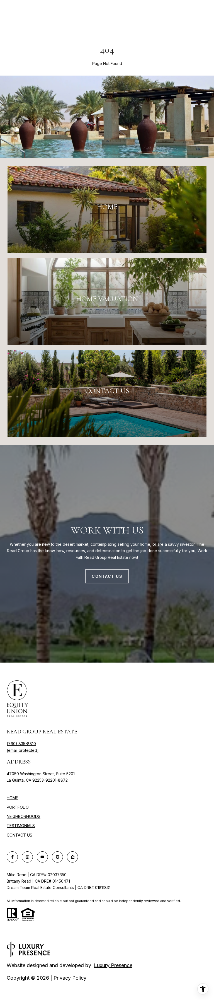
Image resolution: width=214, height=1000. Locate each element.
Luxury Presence (113, 965)
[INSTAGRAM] (27, 857)
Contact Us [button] (107, 576)
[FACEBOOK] (12, 857)
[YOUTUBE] (42, 857)
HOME (12, 797)
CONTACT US (19, 835)
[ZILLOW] (72, 857)
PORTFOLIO (18, 807)
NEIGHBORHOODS (23, 816)
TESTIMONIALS (21, 825)
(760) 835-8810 (21, 743)
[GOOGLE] (57, 857)
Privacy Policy (70, 978)
